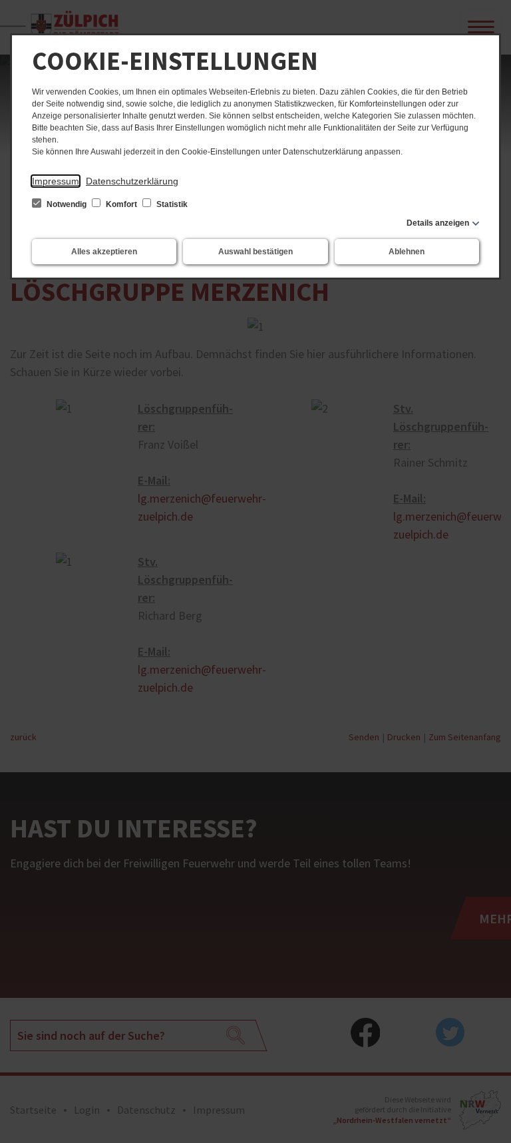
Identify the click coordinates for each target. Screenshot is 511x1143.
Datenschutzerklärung (132, 181)
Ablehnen (407, 251)
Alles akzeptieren (104, 251)
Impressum (55, 181)
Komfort (121, 204)
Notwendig (66, 204)
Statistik (171, 204)
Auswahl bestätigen (255, 251)
